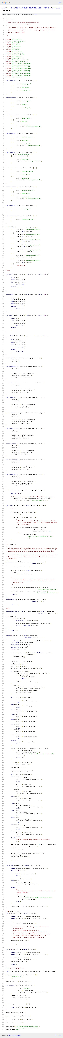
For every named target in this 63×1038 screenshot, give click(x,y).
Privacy (14, 1035)
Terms (19, 1035)
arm (8, 8)
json (60, 1035)
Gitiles (9, 1035)
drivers (54, 8)
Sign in (59, 2)
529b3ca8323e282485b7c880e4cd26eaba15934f (32, 8)
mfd (59, 8)
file (35, 14)
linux (13, 8)
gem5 (4, 8)
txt (56, 1035)
